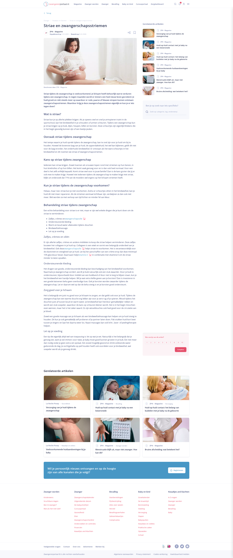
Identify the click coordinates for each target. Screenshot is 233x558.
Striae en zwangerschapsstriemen (81, 21)
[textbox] (166, 341)
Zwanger (46, 21)
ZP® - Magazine (61, 87)
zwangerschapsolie (73, 218)
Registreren (178, 470)
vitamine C (83, 255)
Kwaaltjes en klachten (59, 21)
